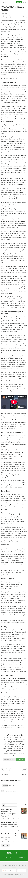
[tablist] (8, 785)
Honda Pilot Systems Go (9, 822)
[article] (14, 814)
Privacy (14, 865)
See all (4, 845)
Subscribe (19, 2)
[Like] (2, 16)
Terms (18, 865)
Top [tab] (3, 805)
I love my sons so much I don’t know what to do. (9, 836)
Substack (6, 874)
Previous (6, 774)
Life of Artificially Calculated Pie (7, 810)
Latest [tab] (7, 805)
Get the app (22, 871)
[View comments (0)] (6, 16)
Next (23, 774)
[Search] (25, 805)
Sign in (24, 2)
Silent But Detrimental (8, 834)
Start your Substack (10, 871)
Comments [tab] (5, 785)
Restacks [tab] (11, 785)
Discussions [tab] (13, 805)
